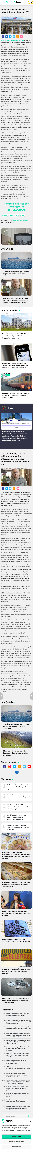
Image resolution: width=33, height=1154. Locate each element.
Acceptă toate (16, 1137)
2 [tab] (14, 448)
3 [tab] (15, 448)
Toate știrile (7, 1009)
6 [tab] (21, 448)
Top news (6, 779)
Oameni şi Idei (16, 468)
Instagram (9, 767)
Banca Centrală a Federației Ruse (12, 40)
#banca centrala (14, 215)
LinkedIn (6, 36)
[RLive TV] (7, 408)
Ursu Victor (24, 16)
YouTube (29, 767)
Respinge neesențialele (16, 1142)
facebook (4, 767)
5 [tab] (19, 448)
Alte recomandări (9, 310)
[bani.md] (18, 2)
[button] (30, 1121)
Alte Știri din (7, 248)
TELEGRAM (18, 210)
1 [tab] (12, 448)
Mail (21, 36)
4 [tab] (17, 448)
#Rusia (22, 215)
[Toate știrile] (7, 2)
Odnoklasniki (17, 36)
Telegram (14, 36)
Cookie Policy (10, 1151)
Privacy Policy (19, 1151)
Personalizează (16, 1147)
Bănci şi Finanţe (16, 16)
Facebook (3, 36)
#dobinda (5, 215)
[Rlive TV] (30, 2)
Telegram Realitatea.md (20, 220)
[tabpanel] (16, 427)
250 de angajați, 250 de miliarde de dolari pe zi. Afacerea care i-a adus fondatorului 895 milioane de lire (16, 459)
